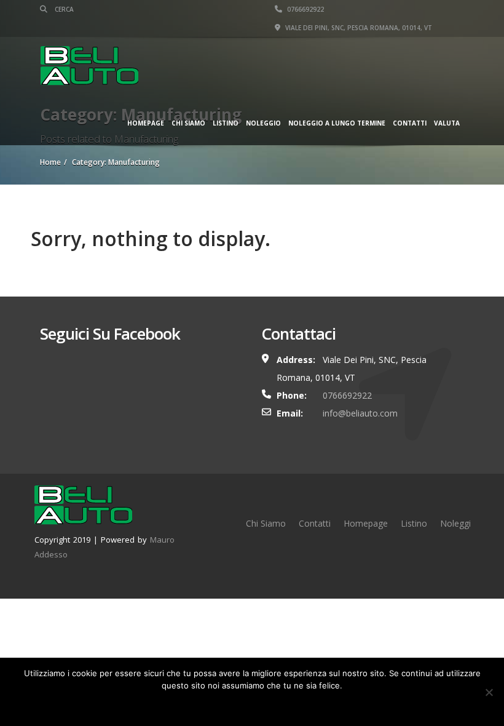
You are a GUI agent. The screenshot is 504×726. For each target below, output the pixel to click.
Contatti (410, 123)
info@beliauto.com (360, 413)
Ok (252, 704)
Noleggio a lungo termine (336, 123)
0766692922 (304, 9)
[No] (488, 692)
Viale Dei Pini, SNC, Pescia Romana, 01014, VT (357, 27)
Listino (225, 123)
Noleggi (455, 523)
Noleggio (263, 123)
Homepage (145, 123)
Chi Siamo (188, 123)
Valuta (447, 123)
